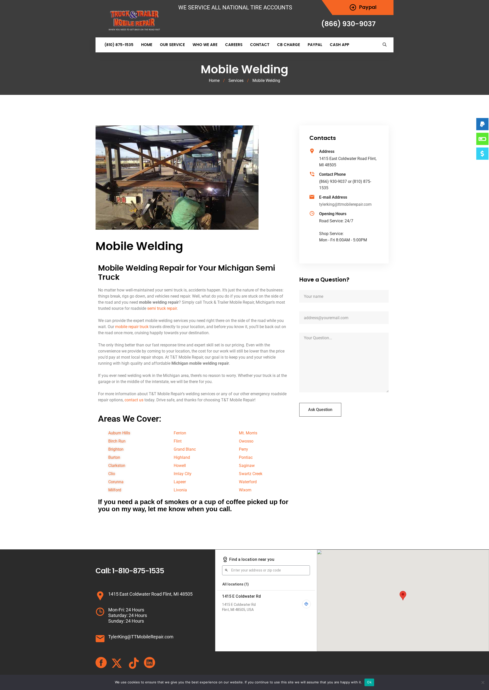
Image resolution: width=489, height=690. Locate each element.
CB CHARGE (288, 45)
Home (146, 45)
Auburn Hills (119, 433)
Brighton (116, 449)
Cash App (339, 45)
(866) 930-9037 (348, 24)
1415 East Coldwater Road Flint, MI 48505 (150, 594)
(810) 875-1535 (118, 45)
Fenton (180, 433)
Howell (180, 465)
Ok (369, 682)
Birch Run (117, 441)
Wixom (245, 490)
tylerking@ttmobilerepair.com (345, 204)
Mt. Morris (248, 433)
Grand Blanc (185, 449)
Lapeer (180, 481)
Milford (114, 490)
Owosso (246, 441)
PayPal (315, 45)
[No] (482, 682)
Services (235, 80)
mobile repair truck (131, 326)
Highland (182, 457)
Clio (111, 473)
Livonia (180, 490)
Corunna (116, 481)
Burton (114, 457)
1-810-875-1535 (138, 571)
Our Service (172, 45)
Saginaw (247, 465)
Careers (233, 45)
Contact (259, 45)
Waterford (248, 481)
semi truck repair (162, 308)
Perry (243, 449)
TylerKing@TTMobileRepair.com (140, 636)
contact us (134, 400)
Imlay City (183, 473)
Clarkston (116, 465)
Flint (178, 441)
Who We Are (205, 45)
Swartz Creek (250, 473)
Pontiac (246, 457)
